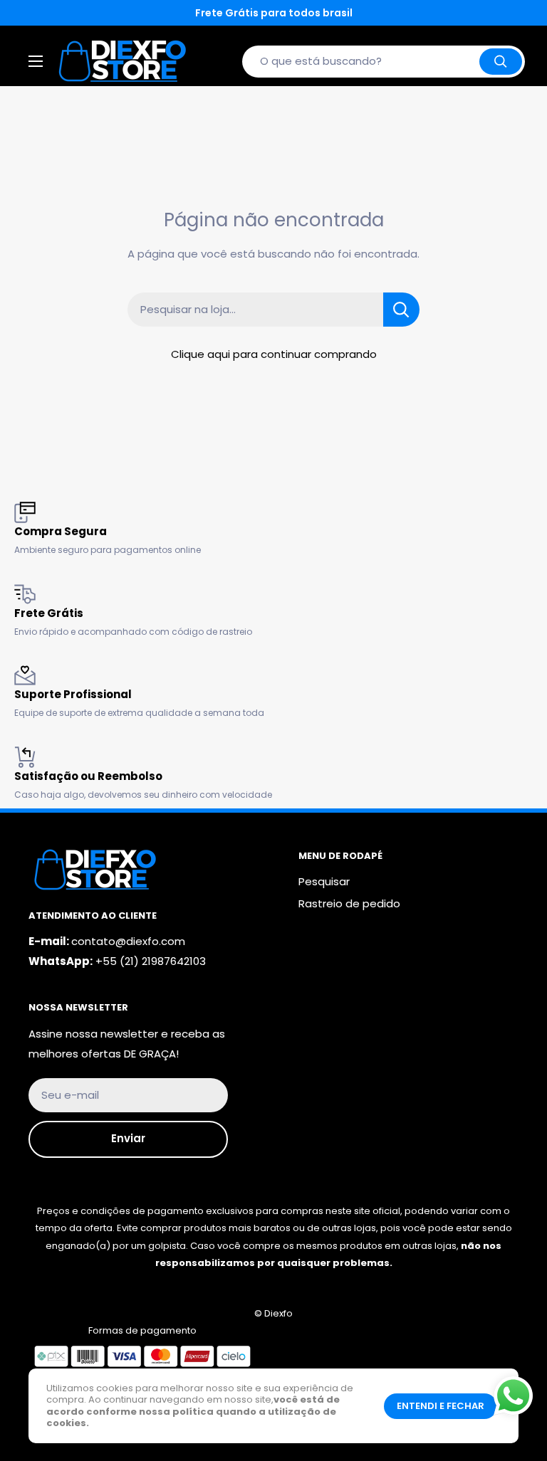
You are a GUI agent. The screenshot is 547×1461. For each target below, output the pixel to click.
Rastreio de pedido (349, 903)
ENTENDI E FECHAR (440, 1406)
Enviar (128, 1138)
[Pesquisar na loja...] (401, 309)
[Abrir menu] (35, 61)
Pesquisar (324, 881)
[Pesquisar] (500, 61)
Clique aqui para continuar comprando (274, 354)
